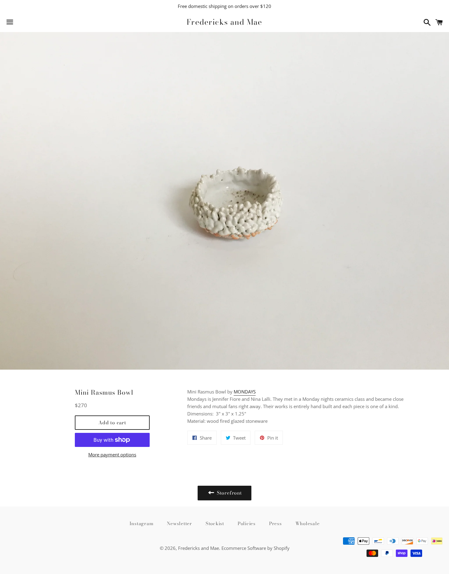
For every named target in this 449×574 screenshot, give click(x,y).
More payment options (112, 455)
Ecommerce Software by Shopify (255, 548)
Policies (247, 523)
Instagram (142, 523)
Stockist (215, 523)
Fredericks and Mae (224, 22)
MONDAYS (245, 392)
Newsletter (179, 523)
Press (275, 523)
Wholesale (307, 523)
